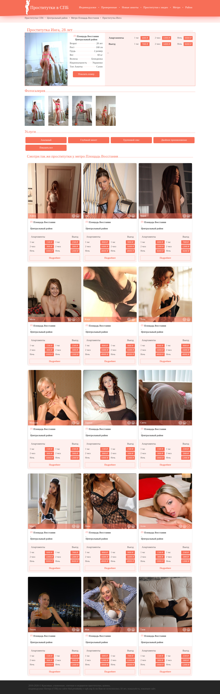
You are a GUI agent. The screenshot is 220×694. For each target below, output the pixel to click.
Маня (143, 216)
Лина (87, 526)
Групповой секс (131, 140)
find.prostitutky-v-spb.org (80, 688)
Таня (142, 629)
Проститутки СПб (34, 18)
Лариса (88, 422)
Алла (142, 526)
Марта (32, 526)
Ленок (32, 629)
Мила (32, 319)
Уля (86, 216)
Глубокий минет (88, 140)
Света (143, 422)
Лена (142, 319)
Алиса (32, 216)
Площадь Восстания (88, 36)
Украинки (97, 62)
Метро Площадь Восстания (85, 18)
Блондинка (97, 59)
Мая (87, 629)
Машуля (33, 422)
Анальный (46, 140)
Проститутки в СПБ (49, 7)
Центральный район (57, 18)
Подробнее (54, 258)
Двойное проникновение (174, 140)
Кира (87, 319)
